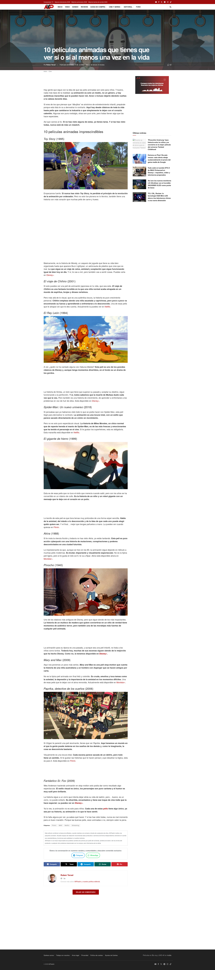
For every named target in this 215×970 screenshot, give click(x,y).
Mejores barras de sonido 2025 (97, 2)
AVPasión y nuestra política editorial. (87, 881)
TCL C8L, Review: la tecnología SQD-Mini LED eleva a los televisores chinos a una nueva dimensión (159, 197)
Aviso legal (75, 955)
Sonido (75, 7)
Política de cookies (96, 955)
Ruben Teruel (51, 65)
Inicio (60, 7)
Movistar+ (48, 558)
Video (67, 7)
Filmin (56, 527)
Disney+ (50, 274)
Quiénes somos (49, 955)
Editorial (128, 7)
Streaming (75, 825)
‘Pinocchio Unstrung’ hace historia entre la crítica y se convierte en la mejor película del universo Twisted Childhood (159, 145)
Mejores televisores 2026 (62, 2)
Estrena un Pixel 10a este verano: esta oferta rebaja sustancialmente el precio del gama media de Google (159, 158)
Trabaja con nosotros (63, 955)
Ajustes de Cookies (111, 955)
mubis (169, 955)
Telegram (79, 855)
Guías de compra (97, 7)
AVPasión (51, 964)
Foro (138, 7)
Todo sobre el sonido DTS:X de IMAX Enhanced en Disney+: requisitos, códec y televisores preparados (159, 171)
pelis (105, 808)
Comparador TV (48, 2)
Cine (82, 65)
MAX (60, 825)
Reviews (84, 7)
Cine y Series (114, 7)
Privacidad (84, 955)
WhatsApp (94, 855)
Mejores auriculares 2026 (79, 2)
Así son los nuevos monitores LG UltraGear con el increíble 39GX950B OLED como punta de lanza (159, 184)
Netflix (107, 306)
